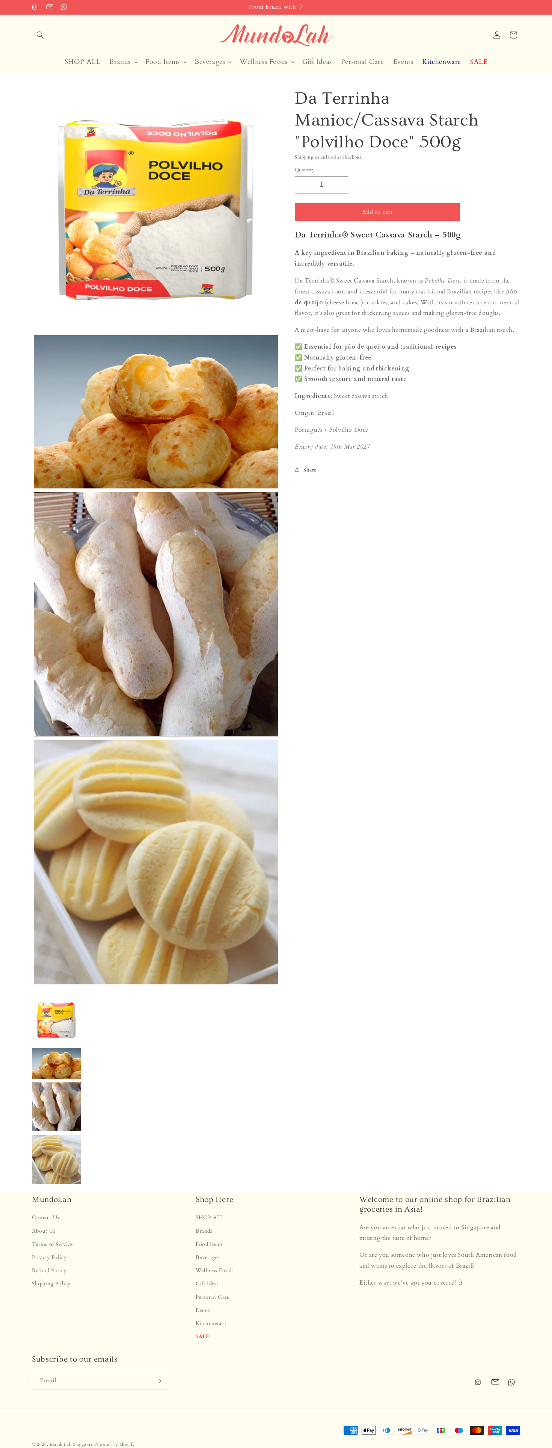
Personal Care (212, 1297)
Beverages (208, 1257)
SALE (202, 1336)
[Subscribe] (158, 1381)
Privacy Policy (49, 1257)
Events (204, 1310)
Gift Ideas (207, 1283)
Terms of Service (52, 1244)
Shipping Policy (51, 1283)
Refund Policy (49, 1270)
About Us (44, 1231)
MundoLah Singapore (71, 1444)
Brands (204, 1231)
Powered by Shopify (114, 1444)
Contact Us (45, 1217)
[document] (154, 538)
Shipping (304, 157)
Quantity (305, 169)
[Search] (40, 35)
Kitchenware (211, 1323)
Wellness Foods (215, 1270)
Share (310, 469)
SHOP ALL (209, 1217)
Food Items (209, 1244)
